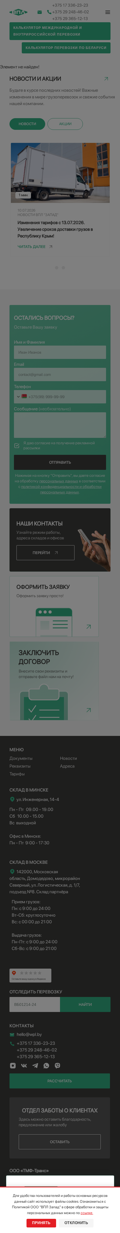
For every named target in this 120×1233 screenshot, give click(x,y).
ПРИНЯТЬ (41, 1223)
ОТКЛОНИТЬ (76, 1223)
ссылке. (87, 1213)
